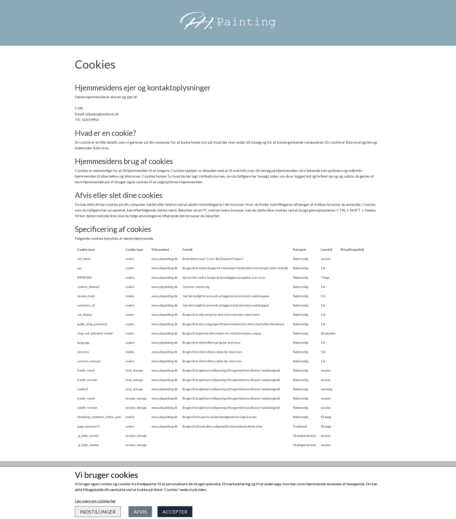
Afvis (140, 511)
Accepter (174, 511)
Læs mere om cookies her (95, 501)
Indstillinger (98, 511)
